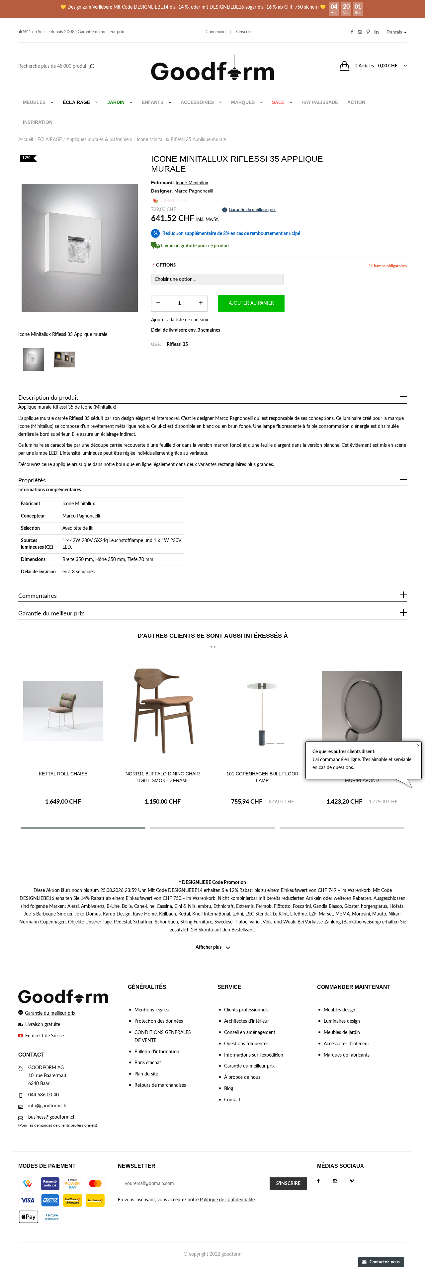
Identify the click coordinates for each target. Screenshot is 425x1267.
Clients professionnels (246, 1010)
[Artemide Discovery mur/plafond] (362, 711)
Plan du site (146, 1074)
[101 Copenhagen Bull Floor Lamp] (262, 711)
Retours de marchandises (160, 1085)
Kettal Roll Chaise (63, 773)
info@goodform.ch (47, 1106)
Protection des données (158, 1021)
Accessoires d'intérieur (346, 1044)
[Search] (57, 66)
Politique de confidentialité (227, 1200)
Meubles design (339, 1010)
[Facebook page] (325, 1181)
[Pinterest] (358, 1181)
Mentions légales (151, 1010)
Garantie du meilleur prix (101, 32)
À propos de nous (242, 1077)
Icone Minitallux (78, 504)
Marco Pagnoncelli (81, 516)
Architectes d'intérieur (246, 1021)
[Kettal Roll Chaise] (63, 711)
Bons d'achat (147, 1063)
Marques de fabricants (347, 1055)
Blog (228, 1088)
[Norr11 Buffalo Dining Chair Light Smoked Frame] (163, 711)
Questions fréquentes (246, 1044)
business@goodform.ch (52, 1117)
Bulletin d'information (156, 1052)
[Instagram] (341, 1181)
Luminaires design (342, 1021)
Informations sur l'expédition (253, 1055)
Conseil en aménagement (249, 1032)
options (164, 265)
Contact (232, 1100)
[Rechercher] (91, 67)
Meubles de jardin (342, 1032)
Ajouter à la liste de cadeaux (179, 320)
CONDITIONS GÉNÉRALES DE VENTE (162, 1036)
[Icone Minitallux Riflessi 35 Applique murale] (79, 248)
